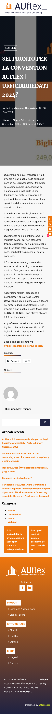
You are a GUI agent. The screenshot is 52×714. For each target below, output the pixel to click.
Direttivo (14, 636)
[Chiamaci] (50, 223)
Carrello (14, 663)
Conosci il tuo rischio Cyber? (17, 478)
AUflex (10, 48)
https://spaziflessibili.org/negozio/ (23, 345)
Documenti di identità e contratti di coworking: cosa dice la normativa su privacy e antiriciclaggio (25, 457)
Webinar (12, 522)
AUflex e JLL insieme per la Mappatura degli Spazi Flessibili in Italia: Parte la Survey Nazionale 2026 (25, 443)
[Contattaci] (50, 218)
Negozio (14, 657)
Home (6, 120)
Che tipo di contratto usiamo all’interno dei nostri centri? (38, 540)
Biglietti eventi (17, 614)
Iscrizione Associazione (22, 609)
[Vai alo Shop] (50, 228)
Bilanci (13, 630)
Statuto (14, 641)
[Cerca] (45, 422)
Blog (15, 120)
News (11, 518)
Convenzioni (14, 514)
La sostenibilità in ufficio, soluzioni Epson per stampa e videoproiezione (15, 540)
